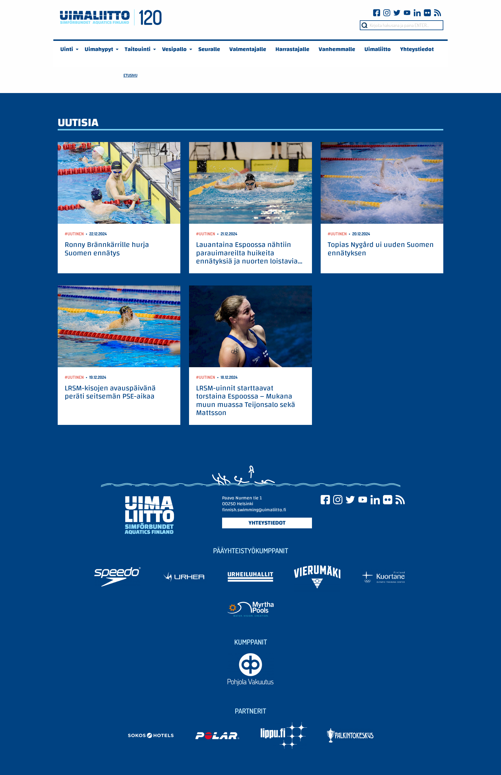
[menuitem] (68, 49)
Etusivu (130, 75)
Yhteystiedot (267, 523)
